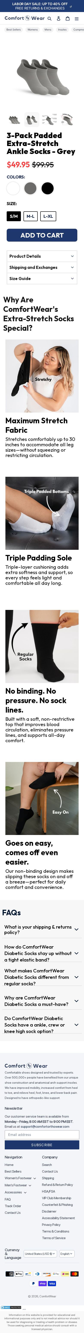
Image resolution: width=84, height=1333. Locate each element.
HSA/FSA (48, 1191)
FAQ (8, 1199)
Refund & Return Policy (57, 1185)
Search (47, 1165)
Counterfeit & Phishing (57, 1205)
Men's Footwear (16, 1185)
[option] (14, 216)
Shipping (48, 1178)
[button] (13, 188)
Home (9, 1165)
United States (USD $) (38, 1253)
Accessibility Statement (58, 1218)
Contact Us (12, 1213)
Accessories (13, 1192)
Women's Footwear (18, 1178)
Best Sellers (13, 1171)
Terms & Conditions (55, 1231)
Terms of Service (53, 1238)
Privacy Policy (51, 1225)
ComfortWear (47, 1296)
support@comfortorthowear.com (45, 1126)
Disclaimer (49, 1211)
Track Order (13, 1206)
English (65, 1253)
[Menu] (76, 18)
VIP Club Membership (56, 1198)
